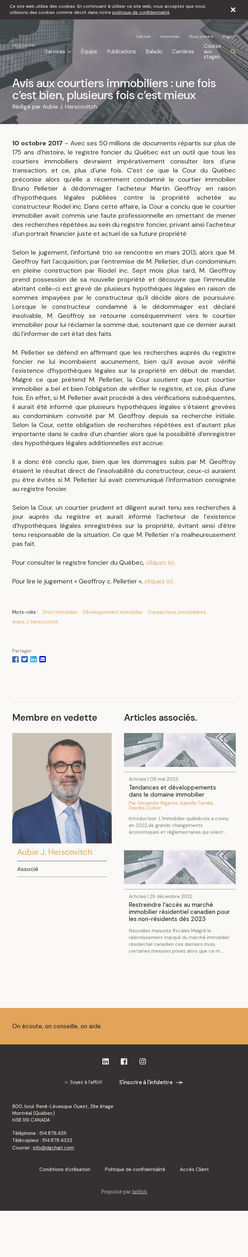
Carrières (183, 51)
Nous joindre (201, 36)
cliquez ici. (160, 562)
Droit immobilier (60, 612)
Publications (121, 51)
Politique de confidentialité (135, 1169)
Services (55, 52)
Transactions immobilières (177, 612)
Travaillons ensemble (189, 1026)
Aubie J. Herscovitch (70, 106)
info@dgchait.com (53, 1148)
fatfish (139, 1191)
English (229, 36)
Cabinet (143, 36)
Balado (154, 51)
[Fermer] (233, 9)
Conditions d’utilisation (64, 1169)
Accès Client (194, 1169)
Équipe (89, 51)
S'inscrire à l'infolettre (146, 1082)
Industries (170, 36)
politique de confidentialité (141, 12)
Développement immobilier (113, 612)
